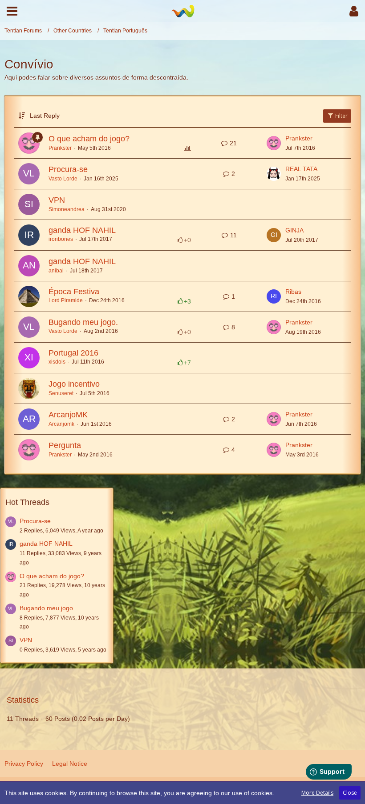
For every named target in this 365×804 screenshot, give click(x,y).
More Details (317, 792)
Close (350, 792)
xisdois (57, 362)
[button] (12, 11)
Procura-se (68, 169)
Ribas (293, 291)
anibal (56, 271)
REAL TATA (301, 168)
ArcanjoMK (68, 414)
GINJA (294, 230)
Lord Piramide (66, 300)
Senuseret (61, 393)
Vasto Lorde (63, 179)
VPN (57, 200)
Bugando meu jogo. (83, 322)
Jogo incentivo (74, 384)
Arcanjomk (61, 424)
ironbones (61, 239)
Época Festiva (74, 291)
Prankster (60, 148)
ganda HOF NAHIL (82, 230)
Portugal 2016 (73, 352)
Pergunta (65, 445)
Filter (341, 116)
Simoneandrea (67, 209)
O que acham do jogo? (89, 138)
